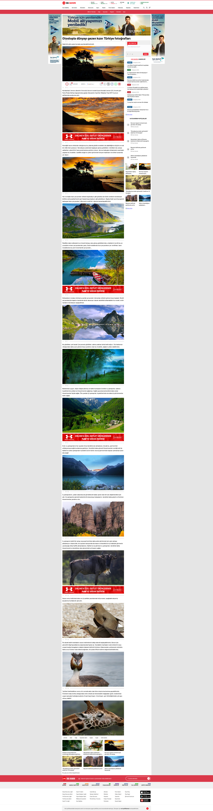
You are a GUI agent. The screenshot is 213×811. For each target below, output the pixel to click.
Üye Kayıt (127, 794)
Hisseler (116, 784)
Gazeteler (136, 7)
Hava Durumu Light (67, 792)
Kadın (104, 7)
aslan (71, 737)
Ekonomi (90, 7)
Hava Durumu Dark (67, 794)
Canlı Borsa (93, 792)
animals (65, 737)
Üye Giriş (127, 792)
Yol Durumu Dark (66, 799)
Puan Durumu (106, 784)
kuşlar (96, 737)
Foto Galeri (112, 7)
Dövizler (106, 794)
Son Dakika (65, 7)
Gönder (146, 54)
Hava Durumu (95, 784)
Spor (97, 7)
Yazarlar (128, 7)
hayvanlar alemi (83, 737)
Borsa (64, 784)
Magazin (112, 11)
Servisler (74, 7)
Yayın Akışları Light (81, 794)
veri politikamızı (125, 808)
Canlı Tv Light (66, 801)
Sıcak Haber (118, 801)
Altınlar (106, 792)
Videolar (120, 7)
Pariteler (125, 784)
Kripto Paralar (146, 784)
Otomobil (118, 11)
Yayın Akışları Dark (81, 796)
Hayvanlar (105, 11)
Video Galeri (118, 794)
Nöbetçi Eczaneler (81, 799)
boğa (76, 737)
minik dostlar (104, 737)
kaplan (91, 737)
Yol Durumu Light (67, 796)
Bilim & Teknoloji (91, 11)
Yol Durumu (134, 784)
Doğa (99, 11)
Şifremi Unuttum (129, 796)
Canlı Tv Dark (79, 792)
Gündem (82, 7)
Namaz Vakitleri (74, 784)
